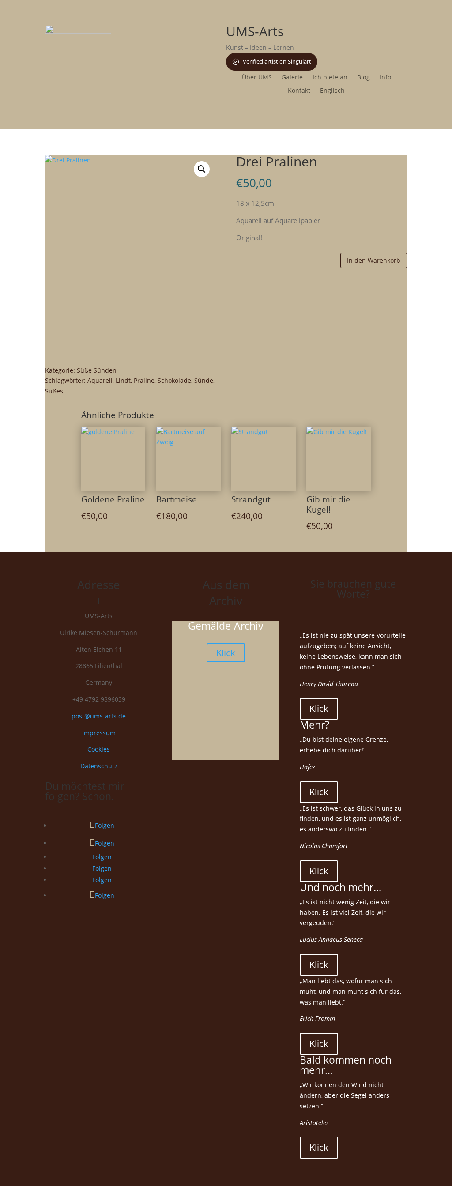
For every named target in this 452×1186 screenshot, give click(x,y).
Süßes (54, 391)
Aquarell (100, 380)
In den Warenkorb (373, 260)
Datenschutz (98, 766)
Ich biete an (330, 77)
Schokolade (174, 380)
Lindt (123, 380)
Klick (225, 653)
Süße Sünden (97, 370)
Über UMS (257, 77)
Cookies (98, 749)
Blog (363, 77)
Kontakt (299, 90)
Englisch (332, 90)
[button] (202, 169)
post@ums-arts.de (99, 716)
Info (385, 77)
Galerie (292, 77)
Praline (144, 380)
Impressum (99, 733)
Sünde (203, 380)
